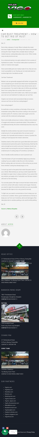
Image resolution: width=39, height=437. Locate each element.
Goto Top (19, 246)
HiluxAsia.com (9, 392)
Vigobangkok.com (10, 410)
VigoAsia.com (9, 389)
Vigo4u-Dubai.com (10, 398)
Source (3, 208)
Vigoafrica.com (9, 416)
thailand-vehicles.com (11, 412)
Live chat (20, 23)
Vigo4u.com (8, 387)
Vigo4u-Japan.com (10, 401)
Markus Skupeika (12, 208)
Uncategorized (15, 39)
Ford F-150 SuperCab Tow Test (17, 216)
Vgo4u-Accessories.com (12, 403)
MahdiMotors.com (10, 405)
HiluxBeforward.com (11, 407)
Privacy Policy (31, 432)
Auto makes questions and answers (22, 216)
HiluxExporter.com (10, 396)
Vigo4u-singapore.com (11, 414)
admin (10, 224)
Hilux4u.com (8, 394)
